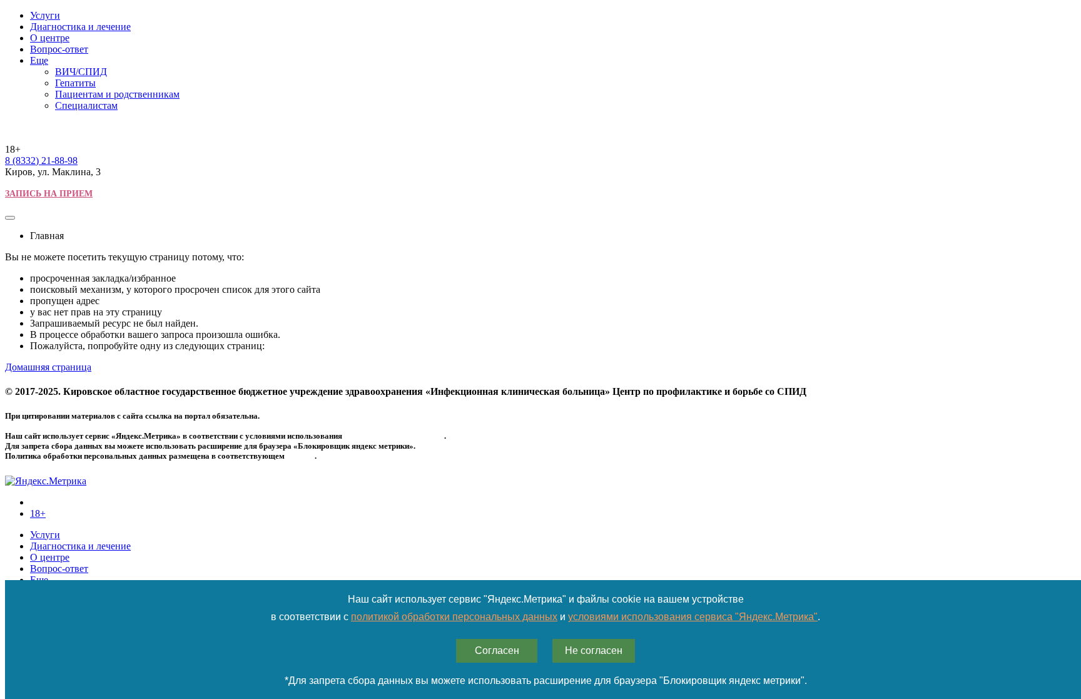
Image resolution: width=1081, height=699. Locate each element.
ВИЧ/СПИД (81, 71)
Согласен (497, 650)
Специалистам (86, 105)
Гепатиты (75, 83)
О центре (49, 38)
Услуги (45, 15)
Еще (39, 60)
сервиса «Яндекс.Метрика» (394, 436)
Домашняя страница (48, 367)
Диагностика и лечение (80, 26)
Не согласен (593, 650)
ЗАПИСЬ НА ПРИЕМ (49, 193)
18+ (38, 513)
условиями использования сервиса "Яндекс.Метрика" (693, 616)
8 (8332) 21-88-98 (41, 160)
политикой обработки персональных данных (454, 616)
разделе (301, 456)
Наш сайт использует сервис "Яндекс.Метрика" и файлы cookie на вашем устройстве (546, 599)
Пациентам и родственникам (117, 94)
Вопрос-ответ (59, 49)
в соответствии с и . (545, 616)
